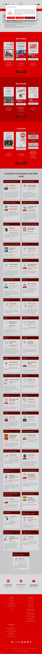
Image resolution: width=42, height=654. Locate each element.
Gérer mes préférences (30, 17)
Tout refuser (20, 17)
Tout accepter (11, 17)
